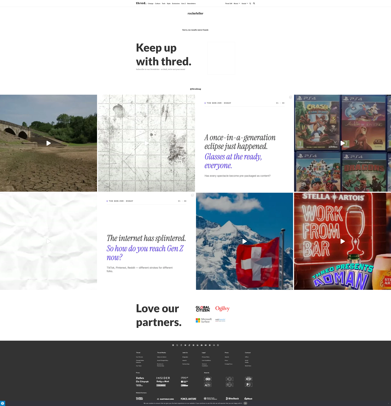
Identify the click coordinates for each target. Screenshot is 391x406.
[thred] (141, 3)
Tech (163, 3)
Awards (184, 360)
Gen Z (183, 3)
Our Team (139, 366)
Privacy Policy (205, 357)
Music (236, 3)
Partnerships (185, 364)
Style (168, 3)
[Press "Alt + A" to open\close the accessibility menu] (2, 403)
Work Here (248, 366)
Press (226, 360)
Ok (245, 403)
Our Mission (139, 357)
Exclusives (176, 3)
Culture (157, 3)
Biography (185, 357)
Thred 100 (228, 3)
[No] (388, 403)
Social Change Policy (162, 360)
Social (244, 3)
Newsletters (191, 3)
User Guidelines (206, 360)
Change (150, 3)
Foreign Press (228, 364)
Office (246, 357)
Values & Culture (161, 357)
